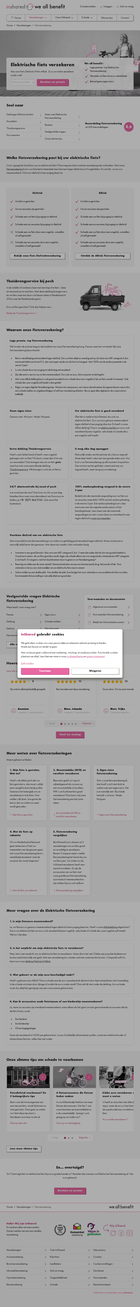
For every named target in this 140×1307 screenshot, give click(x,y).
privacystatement (96, 657)
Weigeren (95, 671)
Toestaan (45, 671)
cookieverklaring (75, 657)
